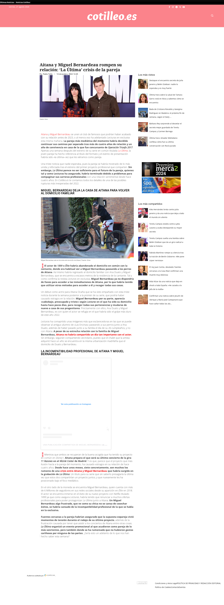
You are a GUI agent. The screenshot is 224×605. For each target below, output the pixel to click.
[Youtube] (184, 7)
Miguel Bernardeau (60, 134)
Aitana (44, 134)
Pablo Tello (47, 74)
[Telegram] (176, 7)
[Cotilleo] (111, 15)
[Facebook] (169, 7)
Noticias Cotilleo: (23, 2)
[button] (212, 15)
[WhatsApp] (79, 542)
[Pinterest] (73, 542)
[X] (180, 7)
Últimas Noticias (7, 2)
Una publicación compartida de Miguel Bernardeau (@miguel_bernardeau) (85, 445)
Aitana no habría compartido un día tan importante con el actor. (94, 334)
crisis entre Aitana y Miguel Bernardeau (84, 470)
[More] (91, 542)
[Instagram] (173, 7)
